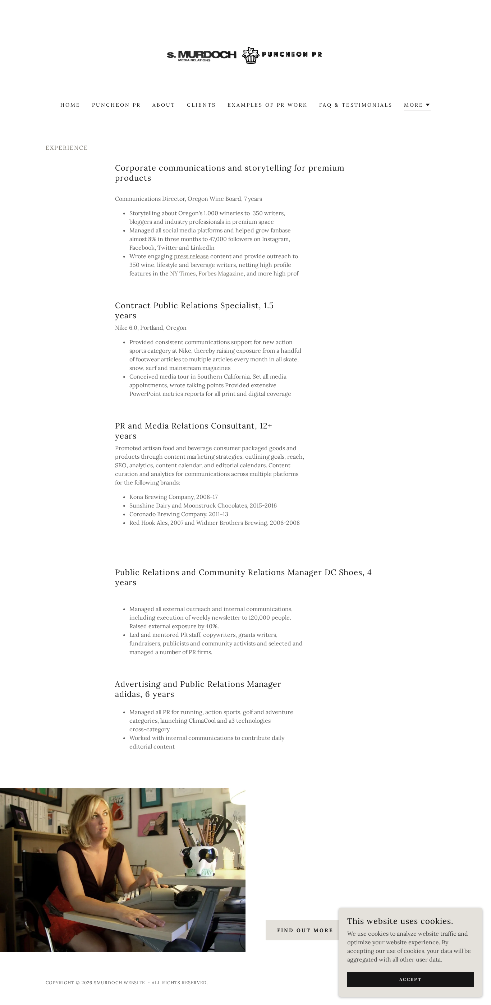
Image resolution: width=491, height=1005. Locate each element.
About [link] (163, 105)
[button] (417, 106)
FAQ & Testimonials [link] (356, 105)
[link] (246, 55)
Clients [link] (201, 105)
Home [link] (70, 105)
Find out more (305, 930)
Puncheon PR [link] (116, 105)
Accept (410, 979)
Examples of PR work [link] (268, 105)
